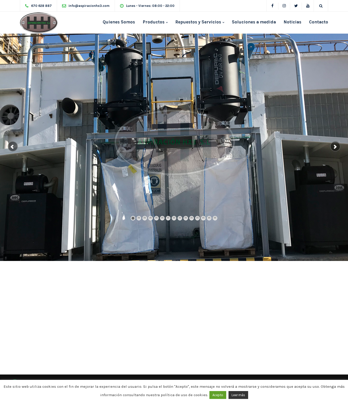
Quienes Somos (119, 21)
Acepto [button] (217, 395)
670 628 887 (41, 6)
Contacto (318, 21)
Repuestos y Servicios (198, 21)
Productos (154, 21)
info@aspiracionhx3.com (89, 6)
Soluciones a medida (254, 21)
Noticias (292, 21)
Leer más (238, 395)
